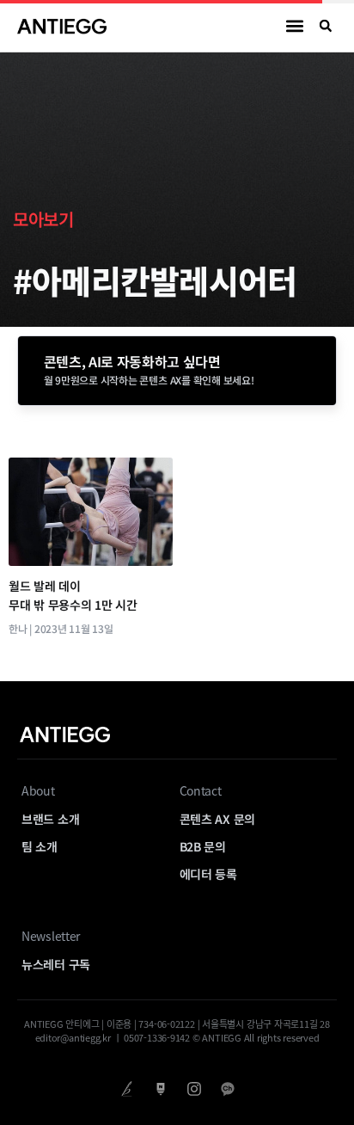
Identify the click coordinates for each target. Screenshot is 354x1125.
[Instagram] (193, 1088)
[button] (295, 26)
